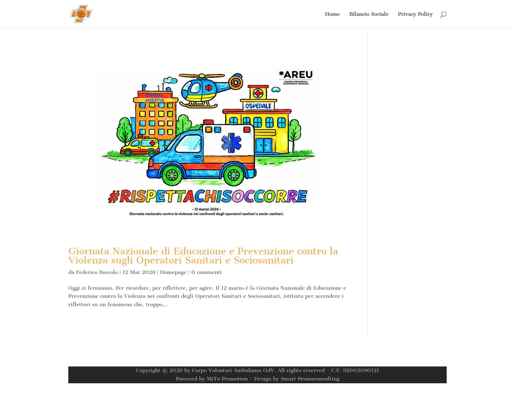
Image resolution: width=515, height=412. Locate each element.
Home (332, 14)
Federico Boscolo (97, 272)
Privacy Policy (415, 14)
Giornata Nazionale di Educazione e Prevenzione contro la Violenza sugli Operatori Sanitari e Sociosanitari (203, 255)
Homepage (173, 272)
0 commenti (206, 272)
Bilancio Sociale (369, 14)
